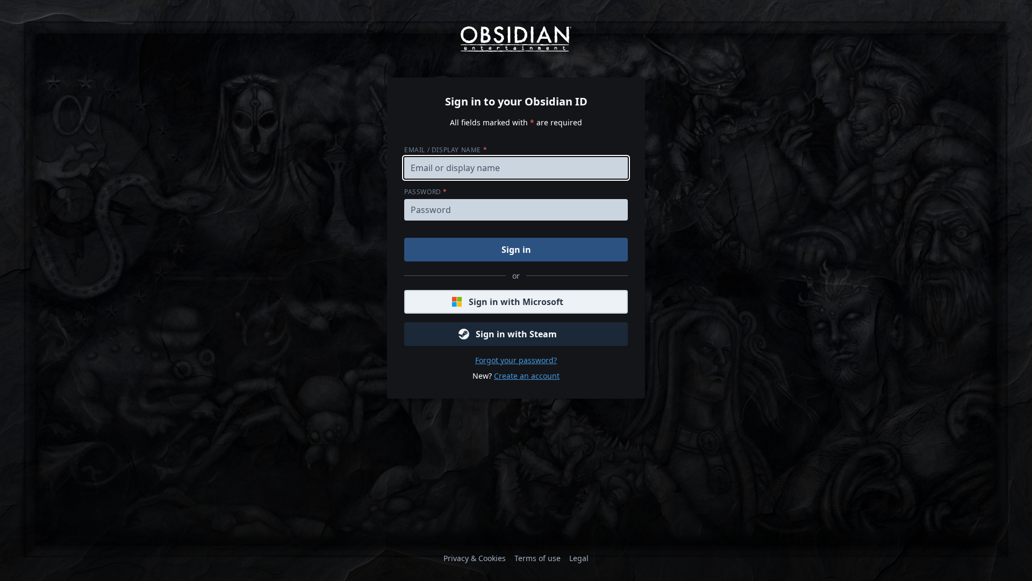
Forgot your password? (516, 360)
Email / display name (445, 149)
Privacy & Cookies (474, 558)
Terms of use (537, 558)
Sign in (516, 250)
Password (425, 191)
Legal (579, 558)
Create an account (527, 376)
